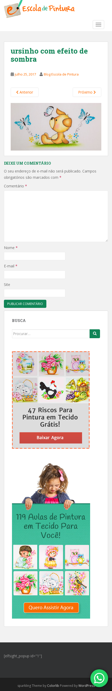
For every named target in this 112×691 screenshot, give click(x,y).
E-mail (10, 265)
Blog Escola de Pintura (61, 74)
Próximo (86, 92)
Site (7, 284)
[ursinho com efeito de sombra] (56, 126)
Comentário (15, 185)
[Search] (95, 333)
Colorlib (53, 685)
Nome (11, 247)
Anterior (25, 92)
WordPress (86, 685)
